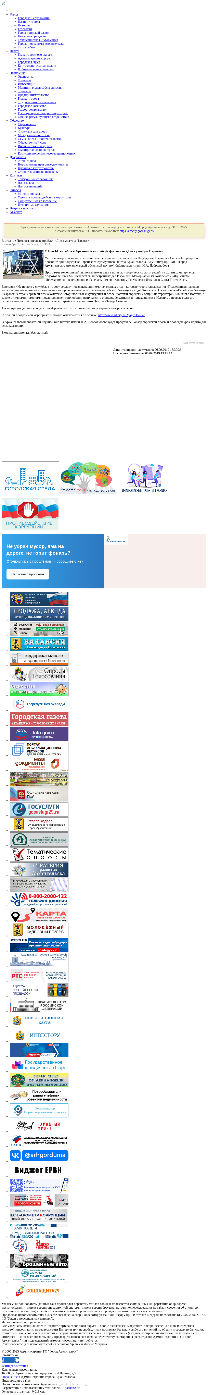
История (24, 25)
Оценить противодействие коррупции (44, 197)
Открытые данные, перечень (38, 171)
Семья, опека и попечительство (40, 138)
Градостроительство (32, 109)
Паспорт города (29, 21)
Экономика (17, 73)
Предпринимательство (33, 95)
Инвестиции (26, 84)
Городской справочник (34, 18)
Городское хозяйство (32, 106)
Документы (18, 157)
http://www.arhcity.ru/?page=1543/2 (121, 315)
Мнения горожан (30, 193)
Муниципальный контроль (36, 149)
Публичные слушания (33, 204)
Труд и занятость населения (37, 102)
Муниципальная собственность (40, 87)
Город (14, 14)
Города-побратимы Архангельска (41, 43)
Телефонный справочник (35, 179)
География (25, 29)
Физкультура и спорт (32, 131)
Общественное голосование (37, 201)
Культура (24, 128)
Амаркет (16, 212)
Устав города (27, 160)
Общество (17, 120)
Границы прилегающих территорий (43, 113)
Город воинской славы (33, 32)
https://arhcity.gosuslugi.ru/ (137, 231)
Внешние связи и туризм (35, 146)
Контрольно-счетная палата (37, 65)
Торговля (24, 91)
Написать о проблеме (27, 574)
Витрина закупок (22, 208)
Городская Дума (29, 62)
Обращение (10, 1377)
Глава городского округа (35, 54)
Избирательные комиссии (36, 69)
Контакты (16, 175)
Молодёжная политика (34, 135)
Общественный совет (33, 142)
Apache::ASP (71, 1388)
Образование (27, 124)
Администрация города (34, 58)
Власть (14, 51)
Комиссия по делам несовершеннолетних (46, 153)
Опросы (15, 190)
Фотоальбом (26, 47)
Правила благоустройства (36, 168)
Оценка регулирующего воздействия (43, 117)
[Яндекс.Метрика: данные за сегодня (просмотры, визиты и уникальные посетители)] (15, 1366)
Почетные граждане (32, 36)
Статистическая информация (38, 40)
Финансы (24, 80)
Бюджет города (28, 98)
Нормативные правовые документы (43, 164)
